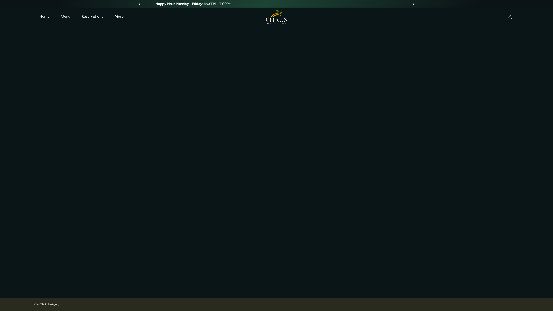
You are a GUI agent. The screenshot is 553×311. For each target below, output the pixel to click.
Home (44, 16)
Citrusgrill (51, 304)
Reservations (92, 16)
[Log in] (509, 17)
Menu (65, 16)
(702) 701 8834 (309, 4)
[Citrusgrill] (276, 17)
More (119, 16)
